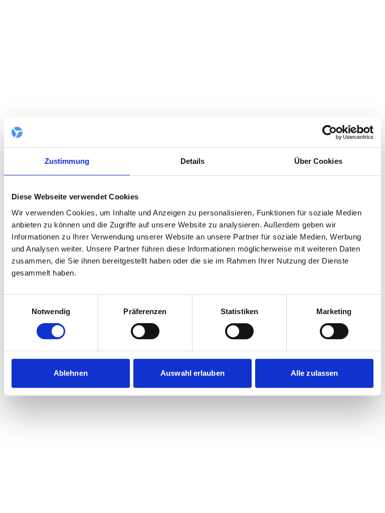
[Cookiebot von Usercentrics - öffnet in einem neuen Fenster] (329, 132)
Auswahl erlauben (192, 373)
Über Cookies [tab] (318, 161)
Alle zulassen (314, 373)
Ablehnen (71, 373)
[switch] (145, 331)
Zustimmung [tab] (67, 161)
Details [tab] (192, 161)
